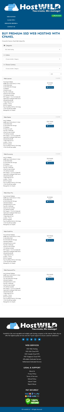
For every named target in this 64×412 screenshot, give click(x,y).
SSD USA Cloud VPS (32, 351)
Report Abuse (32, 384)
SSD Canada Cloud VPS (32, 354)
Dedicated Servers (11, 23)
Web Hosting (11, 17)
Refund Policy (32, 379)
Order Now (50, 87)
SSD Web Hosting (32, 349)
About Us (32, 371)
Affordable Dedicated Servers (32, 359)
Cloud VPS (10, 20)
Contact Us (11, 27)
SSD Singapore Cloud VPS (32, 357)
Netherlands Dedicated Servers (32, 362)
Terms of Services (32, 376)
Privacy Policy (32, 374)
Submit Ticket (32, 382)
